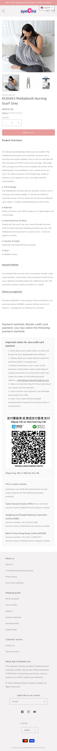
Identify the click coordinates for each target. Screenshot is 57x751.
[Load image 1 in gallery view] (11, 83)
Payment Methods (10, 264)
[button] (3, 11)
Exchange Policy (12, 623)
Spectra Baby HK (24, 748)
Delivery (9, 611)
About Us (9, 564)
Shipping (5, 113)
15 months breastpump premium (19, 570)
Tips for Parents (12, 651)
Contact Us (10, 645)
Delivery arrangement (12, 291)
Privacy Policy (11, 577)
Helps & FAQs (11, 629)
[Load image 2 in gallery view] (28, 83)
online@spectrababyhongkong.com (33, 380)
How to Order (11, 605)
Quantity (5, 117)
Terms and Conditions (15, 583)
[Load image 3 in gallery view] (46, 83)
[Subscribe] (44, 701)
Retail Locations (12, 599)
